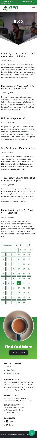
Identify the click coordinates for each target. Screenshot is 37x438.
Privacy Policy (10, 370)
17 (29, 254)
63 (19, 293)
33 (19, 269)
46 (24, 278)
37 (8, 274)
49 (8, 283)
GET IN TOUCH (18, 352)
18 (3, 259)
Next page (21, 302)
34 (24, 269)
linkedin (11, 425)
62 (13, 293)
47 (29, 278)
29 (29, 264)
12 (3, 254)
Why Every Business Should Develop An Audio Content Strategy (18, 55)
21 (19, 259)
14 (13, 254)
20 (13, 259)
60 (3, 293)
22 (24, 259)
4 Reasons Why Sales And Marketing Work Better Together (18, 179)
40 (24, 274)
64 (24, 293)
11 (30, 250)
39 (19, 274)
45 (19, 278)
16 (24, 254)
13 (8, 254)
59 (29, 288)
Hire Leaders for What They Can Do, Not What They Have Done (18, 87)
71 (29, 298)
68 (13, 298)
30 (3, 269)
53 (29, 283)
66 (3, 298)
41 (29, 274)
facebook (12, 421)
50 (13, 283)
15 (19, 254)
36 (3, 274)
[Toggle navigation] (33, 8)
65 (29, 293)
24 (3, 264)
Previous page (7, 245)
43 (8, 278)
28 (24, 264)
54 (3, 288)
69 (19, 298)
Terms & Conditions (12, 373)
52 (24, 283)
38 (13, 274)
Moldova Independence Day (14, 118)
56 (13, 288)
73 (8, 302)
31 (8, 269)
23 (29, 259)
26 (13, 264)
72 (3, 302)
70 (24, 298)
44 (13, 278)
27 (19, 264)
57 (19, 288)
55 (8, 288)
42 (3, 278)
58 (24, 288)
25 (8, 264)
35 (29, 269)
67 (8, 298)
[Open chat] (32, 433)
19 (8, 259)
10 (25, 250)
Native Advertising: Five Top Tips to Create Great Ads (17, 211)
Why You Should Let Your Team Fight (18, 148)
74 (13, 302)
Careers (8, 367)
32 (13, 269)
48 (3, 283)
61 (8, 293)
